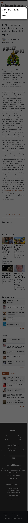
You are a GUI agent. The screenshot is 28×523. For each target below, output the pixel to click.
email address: (5, 12)
